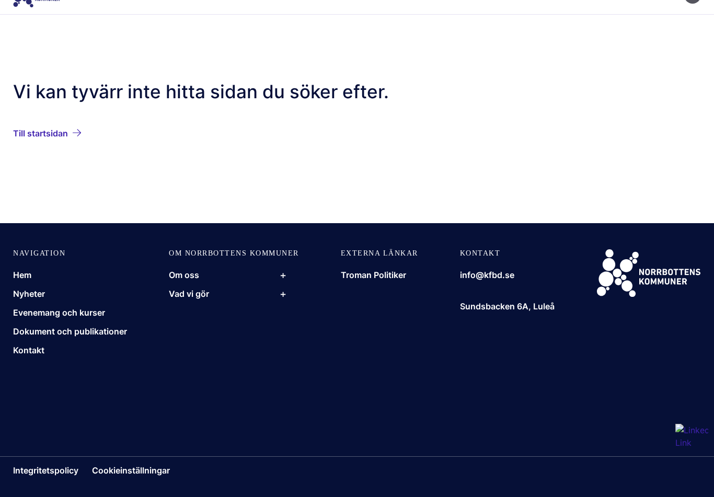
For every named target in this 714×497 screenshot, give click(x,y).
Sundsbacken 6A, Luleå (507, 306)
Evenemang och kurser (59, 312)
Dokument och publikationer (70, 331)
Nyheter (29, 293)
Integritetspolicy (45, 470)
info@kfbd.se (487, 275)
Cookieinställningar (131, 470)
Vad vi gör (189, 293)
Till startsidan (40, 133)
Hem (22, 275)
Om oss (184, 275)
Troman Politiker (373, 275)
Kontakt (28, 350)
